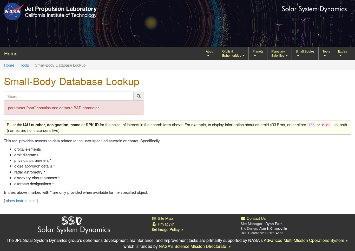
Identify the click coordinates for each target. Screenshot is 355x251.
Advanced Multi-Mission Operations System (304, 240)
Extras (342, 51)
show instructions (21, 200)
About (210, 51)
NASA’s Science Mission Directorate (193, 246)
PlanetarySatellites (278, 53)
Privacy (164, 224)
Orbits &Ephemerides (232, 53)
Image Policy (168, 229)
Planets (258, 51)
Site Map (165, 218)
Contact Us (256, 218)
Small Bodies (305, 51)
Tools (326, 51)
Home (9, 65)
